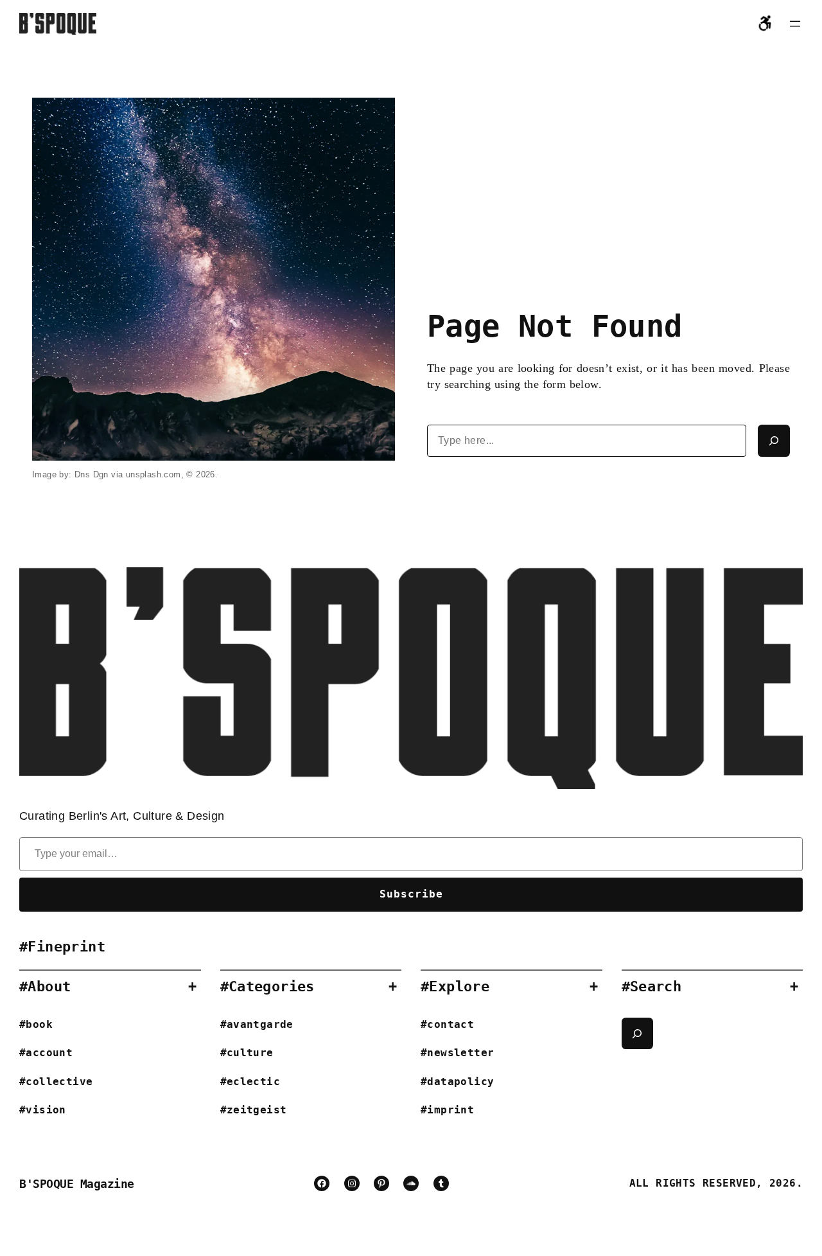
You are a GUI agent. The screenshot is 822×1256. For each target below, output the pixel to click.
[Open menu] (795, 23)
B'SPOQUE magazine (76, 1183)
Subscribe (411, 894)
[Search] (774, 441)
